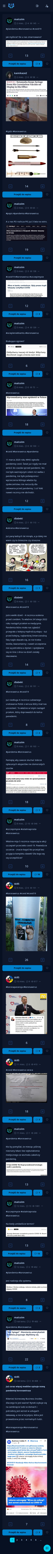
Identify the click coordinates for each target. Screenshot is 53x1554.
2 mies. (20, 23)
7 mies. (20, 686)
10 (39, 874)
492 (35, 1267)
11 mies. (20, 1064)
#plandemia (12, 28)
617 (35, 981)
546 (35, 823)
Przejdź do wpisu (17, 63)
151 (34, 887)
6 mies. (20, 387)
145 (34, 23)
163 (34, 746)
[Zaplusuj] (43, 56)
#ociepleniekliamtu (15, 333)
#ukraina (10, 528)
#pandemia (19, 213)
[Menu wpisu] (38, 23)
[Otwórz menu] (4, 6)
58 (33, 77)
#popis (9, 213)
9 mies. (20, 887)
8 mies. (20, 746)
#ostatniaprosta (28, 829)
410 (35, 1064)
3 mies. (20, 271)
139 (34, 327)
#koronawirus (25, 28)
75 (33, 387)
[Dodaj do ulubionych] (47, 64)
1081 (37, 1206)
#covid (9, 451)
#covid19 (37, 28)
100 (34, 446)
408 (36, 1381)
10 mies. (20, 981)
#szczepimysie (36, 276)
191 (34, 686)
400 (36, 1321)
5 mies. (20, 327)
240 (35, 1133)
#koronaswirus (30, 1427)
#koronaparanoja (14, 987)
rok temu (21, 1321)
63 (33, 207)
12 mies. (20, 1206)
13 (39, 1253)
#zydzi (9, 131)
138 (34, 271)
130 (34, 601)
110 (34, 522)
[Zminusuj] (10, 56)
